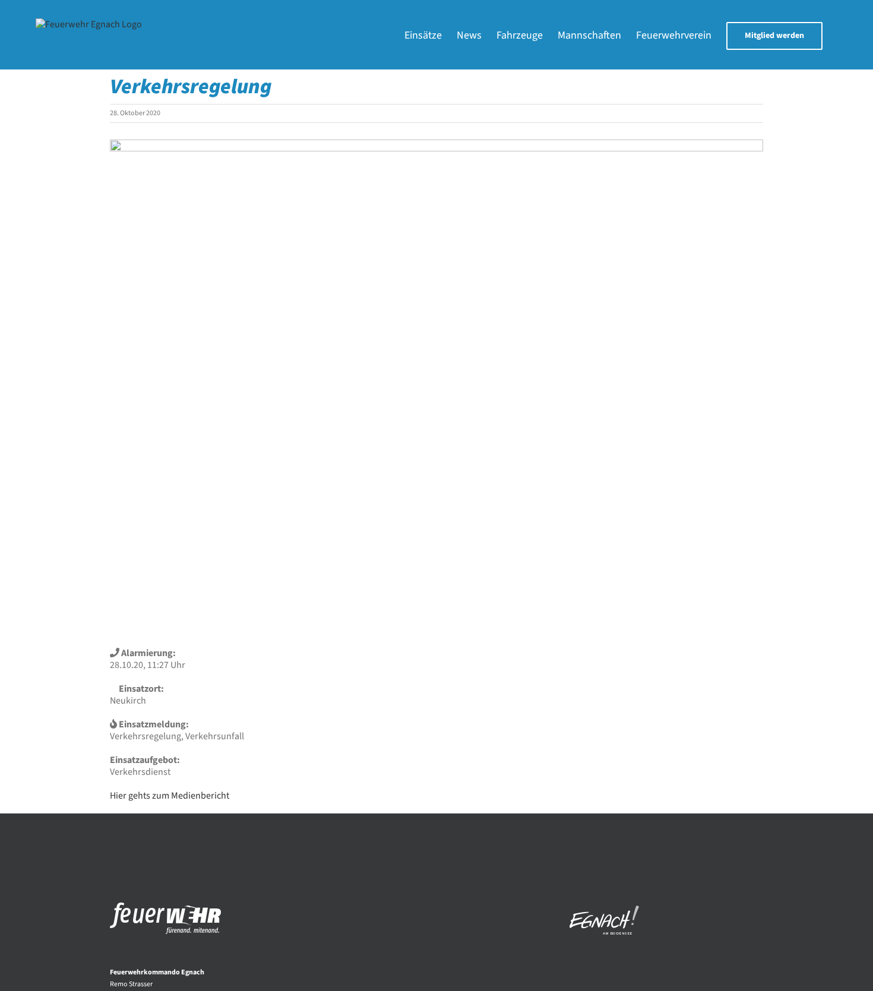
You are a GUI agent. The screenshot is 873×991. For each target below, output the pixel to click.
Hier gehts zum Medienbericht (169, 795)
